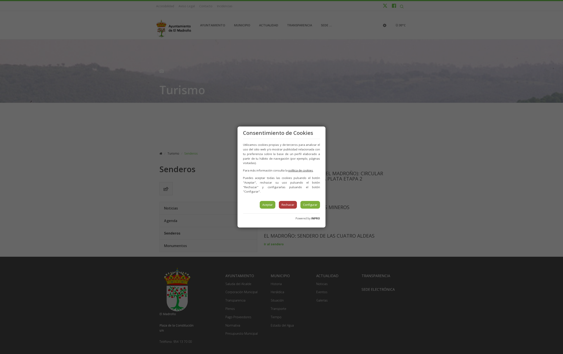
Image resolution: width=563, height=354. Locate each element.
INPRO (315, 218)
